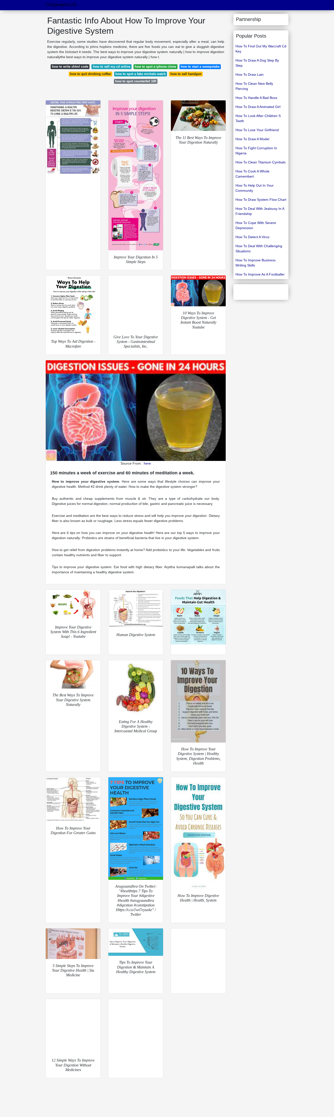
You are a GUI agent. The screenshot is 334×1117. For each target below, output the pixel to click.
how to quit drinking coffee (90, 74)
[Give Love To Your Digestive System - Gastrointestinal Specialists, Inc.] (135, 303)
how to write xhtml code (70, 66)
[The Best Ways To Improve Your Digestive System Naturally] (73, 674)
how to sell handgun (185, 74)
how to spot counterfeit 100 (135, 81)
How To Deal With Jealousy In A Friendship (259, 211)
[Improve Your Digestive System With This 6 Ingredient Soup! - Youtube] (73, 605)
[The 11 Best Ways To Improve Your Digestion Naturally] (198, 115)
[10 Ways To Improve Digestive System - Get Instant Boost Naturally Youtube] (198, 291)
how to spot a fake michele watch (140, 74)
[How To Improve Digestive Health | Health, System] (198, 833)
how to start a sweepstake (200, 66)
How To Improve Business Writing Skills (255, 262)
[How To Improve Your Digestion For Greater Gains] (73, 799)
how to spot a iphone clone (155, 66)
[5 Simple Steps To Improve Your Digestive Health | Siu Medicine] (73, 943)
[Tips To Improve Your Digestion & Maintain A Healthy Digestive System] (135, 942)
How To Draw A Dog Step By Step (257, 62)
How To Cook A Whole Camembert (252, 173)
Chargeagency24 (60, 4)
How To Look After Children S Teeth (258, 118)
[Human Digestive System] (135, 609)
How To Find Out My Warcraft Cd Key (260, 48)
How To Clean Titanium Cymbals (260, 162)
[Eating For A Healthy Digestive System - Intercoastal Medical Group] (135, 687)
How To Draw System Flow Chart (260, 200)
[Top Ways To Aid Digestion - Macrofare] (73, 305)
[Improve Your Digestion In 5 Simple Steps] (135, 175)
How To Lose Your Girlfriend (257, 130)
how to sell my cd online (111, 66)
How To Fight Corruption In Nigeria (256, 150)
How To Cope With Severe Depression (255, 225)
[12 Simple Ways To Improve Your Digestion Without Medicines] (73, 1026)
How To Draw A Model (252, 139)
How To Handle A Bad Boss (256, 98)
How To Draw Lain (249, 74)
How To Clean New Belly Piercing (254, 86)
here (147, 463)
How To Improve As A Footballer (260, 274)
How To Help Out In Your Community (254, 187)
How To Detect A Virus (252, 237)
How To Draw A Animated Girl (257, 107)
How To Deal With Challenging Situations (258, 248)
